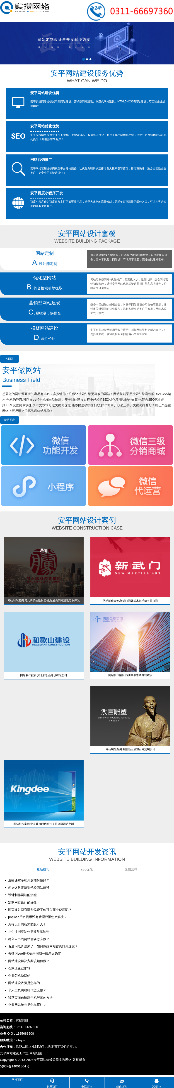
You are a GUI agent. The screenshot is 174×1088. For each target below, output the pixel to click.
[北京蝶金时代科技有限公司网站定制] (43, 790)
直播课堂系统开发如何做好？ (28, 880)
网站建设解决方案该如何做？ (28, 961)
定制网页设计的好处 (22, 902)
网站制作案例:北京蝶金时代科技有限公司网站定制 (43, 823)
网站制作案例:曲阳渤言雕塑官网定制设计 (130, 749)
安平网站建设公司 (46, 1060)
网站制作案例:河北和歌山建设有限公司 (43, 675)
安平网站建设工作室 (14, 1053)
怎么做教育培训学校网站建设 (28, 887)
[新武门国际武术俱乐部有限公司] (130, 567)
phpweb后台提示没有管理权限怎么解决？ (37, 917)
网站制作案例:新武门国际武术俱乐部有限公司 (130, 600)
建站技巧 (43, 869)
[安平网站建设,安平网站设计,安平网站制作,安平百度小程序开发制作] (25, 7)
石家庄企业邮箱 (19, 968)
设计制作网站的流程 (22, 895)
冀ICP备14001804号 (14, 1066)
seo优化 (87, 869)
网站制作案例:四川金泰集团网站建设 (130, 675)
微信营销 (131, 869)
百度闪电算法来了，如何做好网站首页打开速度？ (43, 946)
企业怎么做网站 (19, 975)
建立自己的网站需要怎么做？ (28, 939)
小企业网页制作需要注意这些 (28, 931)
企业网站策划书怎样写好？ (27, 1005)
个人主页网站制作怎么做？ (27, 990)
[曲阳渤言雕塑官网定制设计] (130, 715)
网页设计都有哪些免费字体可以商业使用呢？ (40, 909)
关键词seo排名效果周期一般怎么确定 (34, 953)
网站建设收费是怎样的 (24, 983)
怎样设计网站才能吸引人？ (27, 924)
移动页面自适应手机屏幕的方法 (30, 997)
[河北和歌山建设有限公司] (43, 641)
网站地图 (35, 1053)
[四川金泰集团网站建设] (130, 641)
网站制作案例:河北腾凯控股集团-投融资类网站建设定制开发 (43, 600)
